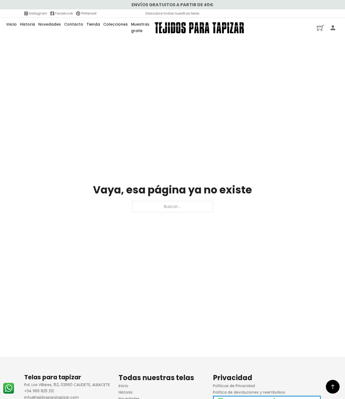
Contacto (73, 24)
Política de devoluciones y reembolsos (249, 392)
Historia (27, 24)
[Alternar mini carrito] (320, 28)
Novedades (49, 24)
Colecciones (115, 24)
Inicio (11, 24)
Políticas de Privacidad (234, 385)
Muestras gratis (140, 27)
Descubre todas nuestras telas (172, 13)
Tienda (93, 24)
